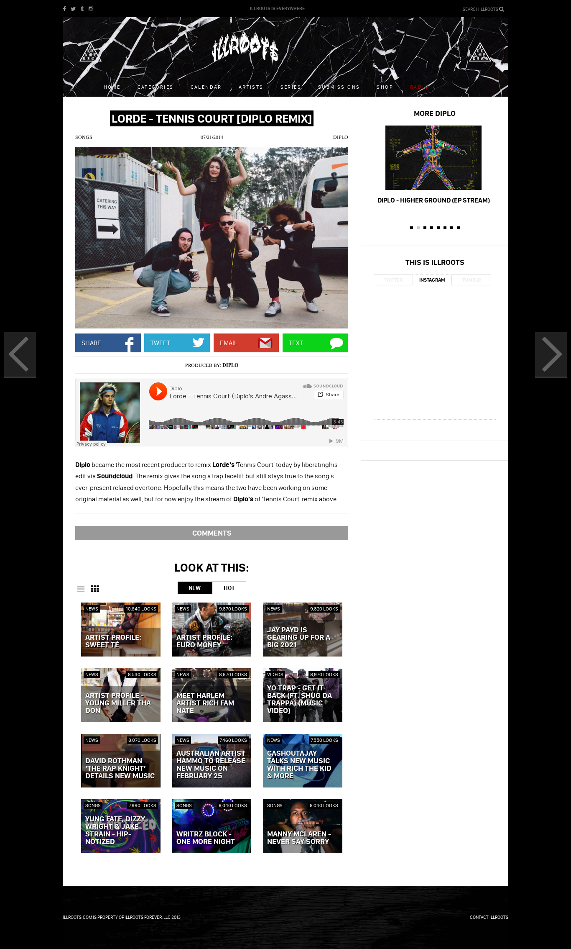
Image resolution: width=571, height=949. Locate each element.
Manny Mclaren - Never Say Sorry (299, 838)
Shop (385, 87)
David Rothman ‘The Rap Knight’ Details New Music (120, 768)
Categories (156, 87)
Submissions (339, 87)
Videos (275, 674)
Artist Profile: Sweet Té (113, 641)
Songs (83, 136)
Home (112, 87)
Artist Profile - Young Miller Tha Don (118, 703)
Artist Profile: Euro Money (204, 641)
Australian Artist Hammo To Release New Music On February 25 (210, 764)
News (91, 608)
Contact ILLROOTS (489, 917)
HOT (229, 588)
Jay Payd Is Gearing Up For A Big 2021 (298, 637)
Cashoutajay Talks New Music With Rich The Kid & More (299, 764)
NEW (195, 588)
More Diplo (435, 113)
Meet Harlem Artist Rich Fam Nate (205, 703)
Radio (419, 87)
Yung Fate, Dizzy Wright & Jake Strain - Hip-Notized (115, 830)
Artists (251, 87)
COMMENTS (212, 533)
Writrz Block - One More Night (205, 838)
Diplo (340, 136)
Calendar (206, 87)
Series (290, 87)
